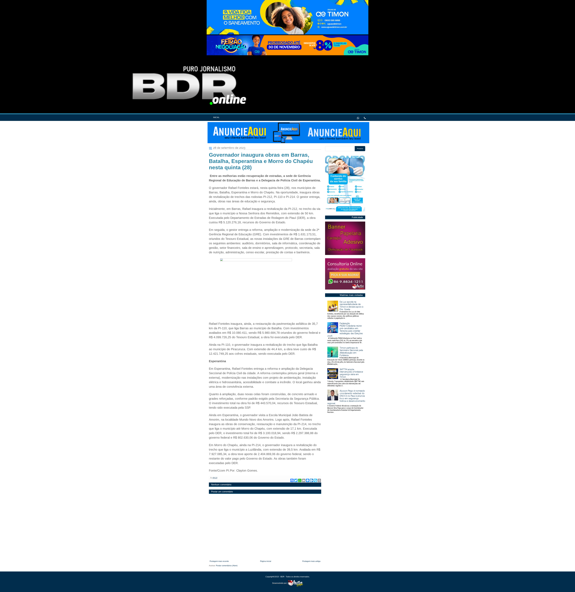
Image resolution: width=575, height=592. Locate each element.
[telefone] (365, 117)
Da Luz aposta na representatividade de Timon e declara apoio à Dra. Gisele (345, 310)
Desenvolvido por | (280, 583)
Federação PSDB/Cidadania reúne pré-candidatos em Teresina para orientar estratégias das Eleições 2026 (345, 333)
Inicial (216, 117)
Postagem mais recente (219, 561)
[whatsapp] (358, 117)
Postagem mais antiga (311, 561)
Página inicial (265, 561)
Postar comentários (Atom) (226, 566)
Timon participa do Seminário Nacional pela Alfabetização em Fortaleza (345, 356)
